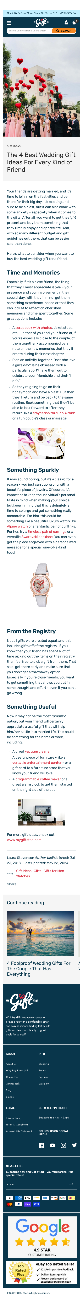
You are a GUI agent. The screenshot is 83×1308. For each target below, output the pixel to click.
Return (42, 1070)
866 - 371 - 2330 (59, 1117)
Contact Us (12, 1077)
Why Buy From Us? (17, 1070)
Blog (8, 1090)
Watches (23, 876)
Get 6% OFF (38, 1172)
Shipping (44, 1064)
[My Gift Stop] (22, 993)
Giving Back (13, 1083)
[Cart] (74, 22)
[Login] (66, 22)
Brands (10, 1097)
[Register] (71, 1184)
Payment (43, 1077)
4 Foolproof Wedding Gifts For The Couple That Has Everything (38, 969)
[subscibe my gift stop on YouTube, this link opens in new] (52, 1147)
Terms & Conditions (17, 1124)
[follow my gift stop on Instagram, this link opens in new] (63, 1147)
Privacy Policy (14, 1118)
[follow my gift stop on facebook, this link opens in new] (41, 1147)
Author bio (43, 858)
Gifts (37, 871)
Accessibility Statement (19, 1131)
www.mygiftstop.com (24, 840)
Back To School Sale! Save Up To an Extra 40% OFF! (39, 13)
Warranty (44, 1083)
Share (11, 884)
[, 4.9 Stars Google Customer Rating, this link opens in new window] (42, 1237)
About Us (11, 1064)
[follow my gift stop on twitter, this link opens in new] (74, 1147)
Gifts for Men (54, 871)
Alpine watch (17, 526)
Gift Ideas (14, 146)
